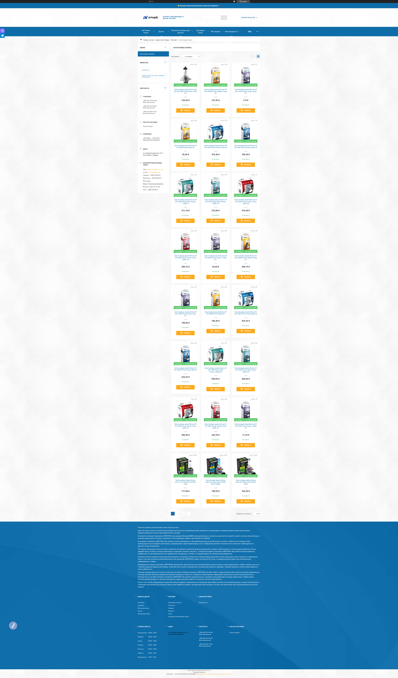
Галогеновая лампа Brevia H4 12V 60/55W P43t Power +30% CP (185, 91)
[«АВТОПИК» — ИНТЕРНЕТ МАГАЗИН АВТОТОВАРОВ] (150, 21)
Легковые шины (146, 31)
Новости (171, 611)
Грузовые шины (200, 31)
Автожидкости (231, 31)
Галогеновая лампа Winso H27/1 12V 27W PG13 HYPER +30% (185, 482)
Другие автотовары (162, 40)
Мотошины (215, 31)
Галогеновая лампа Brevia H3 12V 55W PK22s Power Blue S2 (215, 146)
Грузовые (141, 605)
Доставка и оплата (174, 602)
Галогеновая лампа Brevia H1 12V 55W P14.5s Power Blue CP (185, 369)
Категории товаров (147, 54)
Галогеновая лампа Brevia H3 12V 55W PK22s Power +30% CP (215, 257)
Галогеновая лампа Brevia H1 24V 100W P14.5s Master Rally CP (245, 257)
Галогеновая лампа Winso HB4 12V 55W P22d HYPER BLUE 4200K (216, 482)
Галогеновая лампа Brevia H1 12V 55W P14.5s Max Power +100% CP (246, 370)
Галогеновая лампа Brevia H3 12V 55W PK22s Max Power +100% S (185, 201)
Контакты (171, 605)
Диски (161, 31)
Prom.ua (208, 670)
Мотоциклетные (143, 608)
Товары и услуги (148, 40)
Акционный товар (144, 614)
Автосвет (174, 40)
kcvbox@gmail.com (154, 172)
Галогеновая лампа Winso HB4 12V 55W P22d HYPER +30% (246, 482)
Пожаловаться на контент (204, 674)
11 (183, 514)
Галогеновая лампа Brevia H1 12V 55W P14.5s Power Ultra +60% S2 (185, 426)
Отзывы (171, 608)
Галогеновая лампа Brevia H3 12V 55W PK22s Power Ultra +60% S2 (245, 201)
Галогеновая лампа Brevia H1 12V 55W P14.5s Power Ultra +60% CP (215, 426)
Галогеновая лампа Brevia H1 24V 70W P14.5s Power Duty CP (185, 314)
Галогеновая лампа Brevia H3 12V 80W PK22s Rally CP (185, 146)
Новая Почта (203, 602)
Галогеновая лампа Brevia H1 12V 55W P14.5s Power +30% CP (246, 426)
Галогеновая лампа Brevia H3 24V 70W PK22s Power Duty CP (245, 91)
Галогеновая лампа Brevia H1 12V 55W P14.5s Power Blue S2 (245, 313)
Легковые (141, 602)
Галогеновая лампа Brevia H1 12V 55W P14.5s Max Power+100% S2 (215, 370)
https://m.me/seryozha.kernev (153, 184)
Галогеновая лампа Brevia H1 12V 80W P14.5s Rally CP (215, 313)
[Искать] (224, 17)
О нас (170, 614)
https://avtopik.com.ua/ (155, 169)
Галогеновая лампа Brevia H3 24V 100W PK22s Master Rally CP (215, 91)
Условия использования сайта (178, 616)
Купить (187, 110)
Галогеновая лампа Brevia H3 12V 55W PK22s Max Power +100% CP (215, 201)
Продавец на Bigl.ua (199, 672)
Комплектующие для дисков (180, 31)
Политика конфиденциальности (222, 674)
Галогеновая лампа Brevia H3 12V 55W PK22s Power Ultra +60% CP (185, 257)
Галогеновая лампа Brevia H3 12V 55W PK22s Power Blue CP (245, 146)
